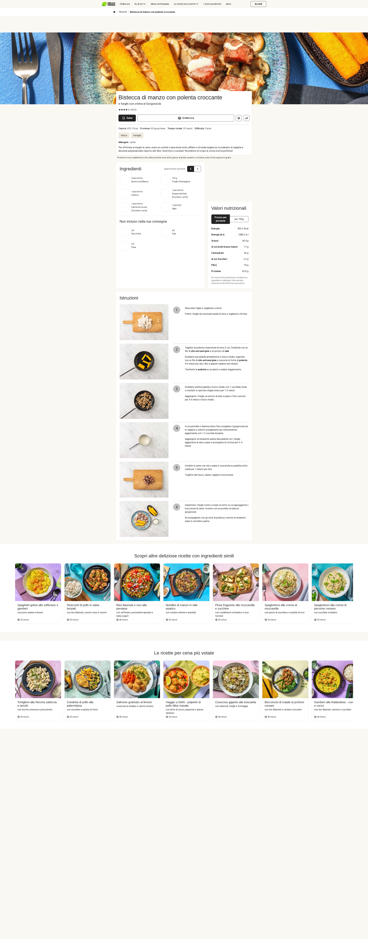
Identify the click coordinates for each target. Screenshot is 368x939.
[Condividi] (247, 118)
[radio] (119, 110)
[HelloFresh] (108, 4)
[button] (160, 169)
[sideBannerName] (229, 180)
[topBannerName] (184, 24)
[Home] (114, 12)
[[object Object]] (239, 118)
